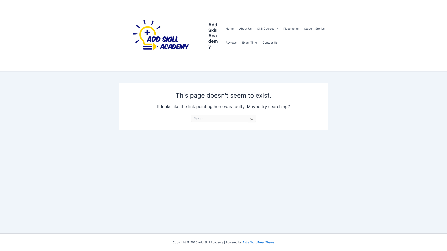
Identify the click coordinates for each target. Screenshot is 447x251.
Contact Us (269, 42)
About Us (245, 28)
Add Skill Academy (213, 35)
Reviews (231, 42)
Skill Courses (265, 28)
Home (230, 28)
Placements (291, 28)
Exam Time (249, 42)
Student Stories (314, 28)
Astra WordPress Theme (258, 242)
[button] (276, 29)
